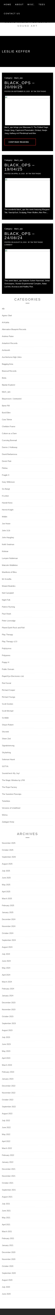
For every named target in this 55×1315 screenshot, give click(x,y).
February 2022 (8, 1155)
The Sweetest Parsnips (11, 794)
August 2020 (7, 1280)
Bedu (4, 378)
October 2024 (7, 933)
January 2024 (7, 996)
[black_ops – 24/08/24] (27, 264)
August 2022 (7, 1113)
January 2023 (7, 1079)
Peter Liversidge (8, 621)
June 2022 (6, 1127)
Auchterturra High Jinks (12, 357)
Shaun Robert (7, 725)
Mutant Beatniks (8, 586)
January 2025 (7, 912)
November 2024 (8, 926)
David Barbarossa (9, 454)
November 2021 (8, 1176)
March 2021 (7, 1231)
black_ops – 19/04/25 (19, 167)
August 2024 (7, 947)
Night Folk (6, 600)
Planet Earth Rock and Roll (13, 628)
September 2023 (9, 1023)
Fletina (4, 468)
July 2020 (6, 1287)
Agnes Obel (7, 315)
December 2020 (8, 1252)
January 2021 (7, 1245)
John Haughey (8, 537)
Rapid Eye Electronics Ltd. (13, 676)
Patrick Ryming (8, 607)
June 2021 (6, 1211)
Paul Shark (6, 614)
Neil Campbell (8, 593)
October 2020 (7, 1266)
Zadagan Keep (8, 822)
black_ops (18, 78)
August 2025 (7, 864)
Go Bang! (6, 489)
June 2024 (6, 961)
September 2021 (9, 1190)
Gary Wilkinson (8, 482)
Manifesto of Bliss (9, 572)
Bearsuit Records (9, 371)
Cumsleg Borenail (9, 440)
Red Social (6, 683)
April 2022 (6, 1141)
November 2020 (8, 1259)
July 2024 (6, 954)
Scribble (5, 718)
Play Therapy (7, 634)
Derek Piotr (6, 461)
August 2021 (7, 1197)
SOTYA (5, 766)
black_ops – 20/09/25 (19, 85)
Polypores (6, 655)
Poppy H (5, 662)
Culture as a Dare (9, 433)
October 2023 (7, 1016)
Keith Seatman (8, 544)
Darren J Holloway (9, 447)
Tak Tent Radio (40, 91)
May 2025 (6, 885)
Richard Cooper (8, 690)
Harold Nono (7, 503)
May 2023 (6, 1051)
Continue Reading (19, 142)
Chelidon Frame (8, 426)
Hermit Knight (7, 510)
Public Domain (8, 669)
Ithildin (4, 517)
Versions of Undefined (11, 808)
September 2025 (9, 857)
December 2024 (8, 919)
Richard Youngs (8, 697)
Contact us (12, 13)
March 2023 (7, 1065)
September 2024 (9, 940)
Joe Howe (6, 523)
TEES (42, 4)
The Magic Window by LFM (13, 780)
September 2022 (9, 1107)
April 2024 (6, 975)
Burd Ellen (6, 413)
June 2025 (6, 878)
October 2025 (7, 850)
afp (3, 308)
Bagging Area (7, 364)
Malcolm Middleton (10, 565)
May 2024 (6, 968)
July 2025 (6, 871)
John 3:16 (6, 530)
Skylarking (6, 752)
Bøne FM (6, 406)
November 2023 (8, 1009)
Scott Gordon (7, 704)
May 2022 (6, 1134)
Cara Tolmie (7, 419)
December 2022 (8, 1086)
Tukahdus (6, 801)
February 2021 (8, 1238)
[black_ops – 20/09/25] (27, 110)
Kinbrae (5, 551)
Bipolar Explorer (8, 385)
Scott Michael (7, 711)
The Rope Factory (9, 787)
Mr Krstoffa (6, 579)
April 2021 (6, 1224)
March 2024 (7, 982)
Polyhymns (6, 648)
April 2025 (6, 891)
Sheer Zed (6, 739)
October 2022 (7, 1100)
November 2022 (8, 1093)
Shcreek (5, 732)
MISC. (31, 4)
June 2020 (6, 1294)
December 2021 (8, 1169)
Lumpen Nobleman (10, 558)
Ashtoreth (6, 350)
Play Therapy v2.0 (9, 641)
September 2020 (9, 1273)
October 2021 (7, 1183)
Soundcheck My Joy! (11, 773)
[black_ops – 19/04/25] (27, 193)
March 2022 (7, 1148)
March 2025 (7, 898)
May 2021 (6, 1218)
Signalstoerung (8, 745)
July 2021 (6, 1204)
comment (8, 245)
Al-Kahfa (5, 322)
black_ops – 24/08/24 (19, 236)
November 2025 (8, 843)
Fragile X (5, 475)
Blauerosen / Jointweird (11, 399)
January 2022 (7, 1162)
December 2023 (8, 1002)
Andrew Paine (8, 336)
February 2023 (8, 1072)
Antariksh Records (10, 343)
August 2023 (7, 1030)
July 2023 (6, 1037)
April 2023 (6, 1058)
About (19, 4)
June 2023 (6, 1044)
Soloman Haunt (8, 759)
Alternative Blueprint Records (14, 329)
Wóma (4, 815)
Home (7, 4)
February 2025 (8, 905)
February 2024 (8, 989)
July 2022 (6, 1120)
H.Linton (5, 496)
